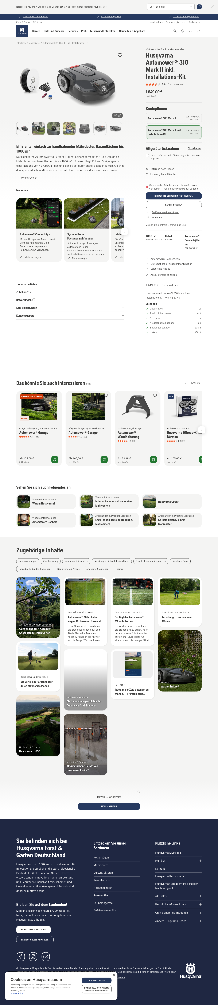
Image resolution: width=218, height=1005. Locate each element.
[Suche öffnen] (175, 31)
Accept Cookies (97, 980)
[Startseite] (22, 31)
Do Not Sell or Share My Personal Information (96, 989)
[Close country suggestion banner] (212, 6)
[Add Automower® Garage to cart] (54, 459)
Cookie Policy (17, 993)
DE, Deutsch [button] (38, 22)
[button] (36, 31)
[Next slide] (201, 429)
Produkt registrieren (175, 22)
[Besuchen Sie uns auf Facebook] (20, 956)
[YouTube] (45, 956)
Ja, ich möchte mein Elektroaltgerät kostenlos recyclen (175, 157)
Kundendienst (156, 22)
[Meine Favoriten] (190, 31)
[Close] (114, 975)
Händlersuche (194, 22)
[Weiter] (124, 231)
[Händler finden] (182, 31)
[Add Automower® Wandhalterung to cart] (153, 459)
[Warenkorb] (198, 31)
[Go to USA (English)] (199, 6)
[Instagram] (33, 956)
